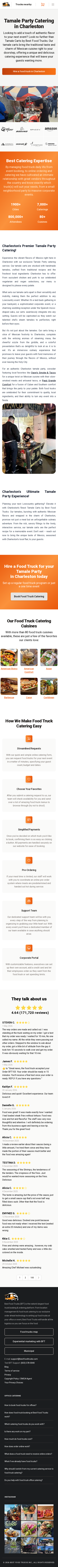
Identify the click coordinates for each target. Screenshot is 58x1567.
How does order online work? (17, 1446)
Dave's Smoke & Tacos (43, 372)
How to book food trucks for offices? (20, 1405)
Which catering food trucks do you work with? (24, 1424)
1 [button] (19, 1278)
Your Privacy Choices (14, 1382)
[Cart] (42, 4)
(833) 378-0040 (28, 1363)
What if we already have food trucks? (21, 1461)
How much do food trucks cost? (18, 1439)
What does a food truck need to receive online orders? (28, 1454)
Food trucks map (29, 1332)
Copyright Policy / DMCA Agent (18, 1379)
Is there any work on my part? (18, 1431)
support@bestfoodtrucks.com (24, 1359)
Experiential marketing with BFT (29, 1341)
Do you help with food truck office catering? (24, 1480)
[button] (38, 1277)
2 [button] (25, 1278)
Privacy (8, 1375)
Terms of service (12, 1371)
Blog (6, 1367)
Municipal (29, 1351)
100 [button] (32, 1278)
